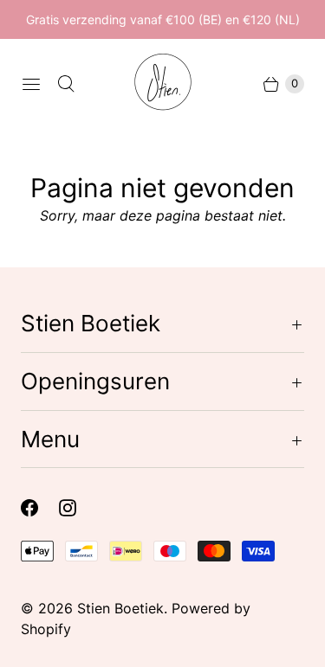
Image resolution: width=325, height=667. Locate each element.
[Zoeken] (66, 84)
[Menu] (31, 84)
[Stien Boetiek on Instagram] (78, 508)
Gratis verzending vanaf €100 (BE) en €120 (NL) (163, 19)
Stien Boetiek (120, 608)
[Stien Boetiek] (163, 84)
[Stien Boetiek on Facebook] (40, 508)
